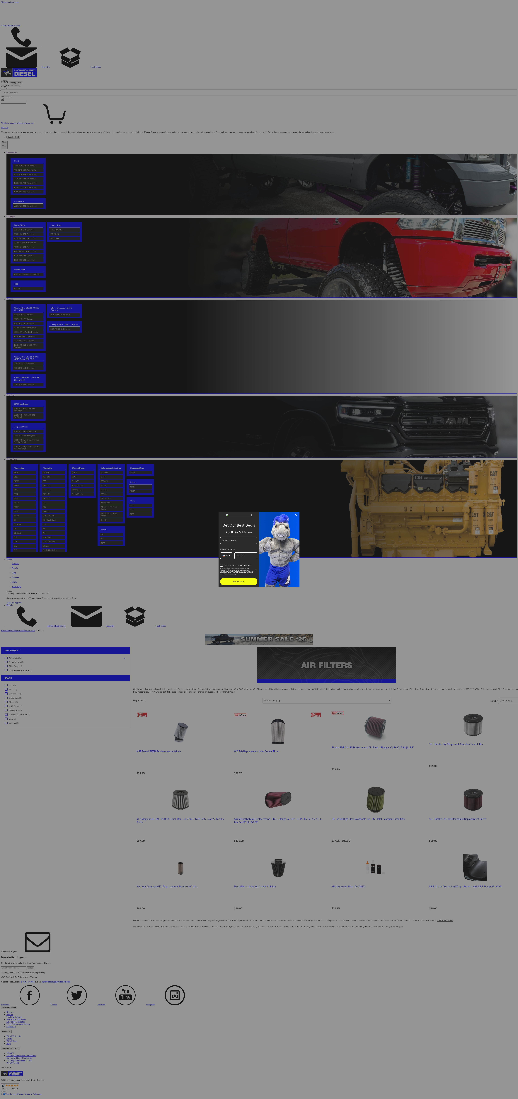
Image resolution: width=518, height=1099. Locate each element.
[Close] (296, 515)
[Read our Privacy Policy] (255, 569)
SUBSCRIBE (238, 581)
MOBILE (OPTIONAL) (227, 549)
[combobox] (226, 555)
